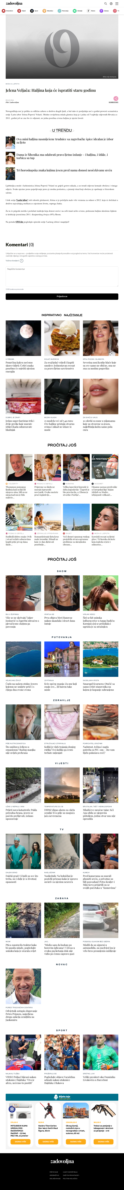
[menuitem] (111, 3)
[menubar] (111, 3)
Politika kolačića (70, 1178)
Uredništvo (54, 1175)
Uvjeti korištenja (70, 1172)
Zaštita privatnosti (71, 1175)
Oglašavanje (55, 1178)
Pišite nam (54, 1172)
